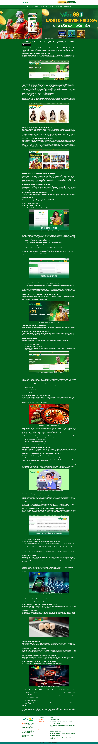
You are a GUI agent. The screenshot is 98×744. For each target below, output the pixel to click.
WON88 (28, 6)
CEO (32, 6)
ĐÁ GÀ (53, 6)
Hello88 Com (24, 738)
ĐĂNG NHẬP (36, 6)
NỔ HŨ (61, 6)
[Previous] (3, 24)
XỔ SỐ (46, 6)
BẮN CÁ (57, 6)
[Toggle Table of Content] (28, 45)
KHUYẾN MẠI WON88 (67, 6)
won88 (55, 737)
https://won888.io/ (56, 729)
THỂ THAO (42, 6)
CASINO (49, 6)
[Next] (95, 24)
